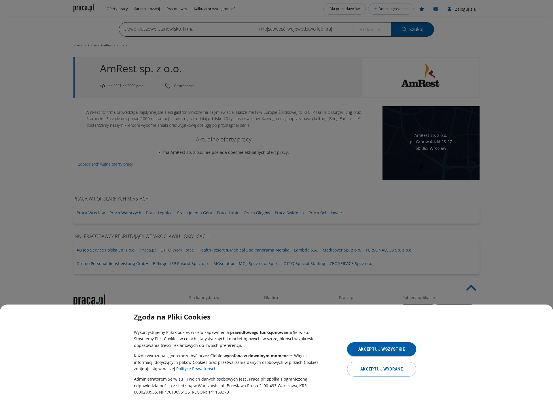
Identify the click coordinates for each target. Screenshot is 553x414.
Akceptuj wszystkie (381, 349)
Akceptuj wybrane (381, 369)
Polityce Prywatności (195, 368)
